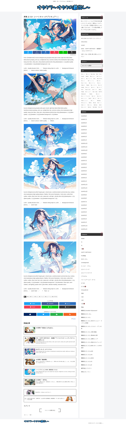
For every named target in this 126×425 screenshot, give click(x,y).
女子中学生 (55, 296)
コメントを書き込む (50, 410)
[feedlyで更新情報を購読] (56, 314)
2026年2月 (84, 136)
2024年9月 (84, 195)
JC (28, 296)
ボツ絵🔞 (83, 286)
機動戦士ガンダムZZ (86, 365)
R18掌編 (83, 255)
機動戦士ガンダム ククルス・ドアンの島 (91, 327)
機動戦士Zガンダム (86, 314)
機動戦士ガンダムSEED (87, 358)
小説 (82, 297)
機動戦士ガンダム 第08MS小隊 (89, 335)
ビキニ (37, 296)
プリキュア (42, 296)
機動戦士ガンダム (86, 317)
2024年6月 (84, 205)
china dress (84, 41)
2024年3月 (84, 215)
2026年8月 (84, 116)
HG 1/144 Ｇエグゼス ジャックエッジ (91, 38)
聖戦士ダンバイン (86, 371)
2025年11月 (84, 147)
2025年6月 (84, 164)
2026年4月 (84, 129)
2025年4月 (84, 171)
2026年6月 (84, 123)
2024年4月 (84, 212)
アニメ (32, 296)
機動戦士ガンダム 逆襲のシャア (89, 338)
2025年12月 (84, 143)
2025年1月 (84, 181)
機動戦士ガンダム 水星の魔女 (89, 332)
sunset (83, 45)
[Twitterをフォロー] (43, 314)
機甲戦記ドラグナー (86, 368)
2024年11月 (84, 188)
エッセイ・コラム (86, 266)
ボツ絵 (83, 283)
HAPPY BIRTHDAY (86, 252)
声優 (82, 293)
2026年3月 (84, 133)
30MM (82, 238)
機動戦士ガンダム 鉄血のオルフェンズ (91, 342)
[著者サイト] (30, 314)
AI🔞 (82, 249)
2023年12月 (84, 225)
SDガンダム (84, 259)
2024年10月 (84, 191)
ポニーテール (48, 296)
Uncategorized (85, 262)
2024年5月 (84, 208)
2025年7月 (84, 160)
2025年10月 (84, 150)
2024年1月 (84, 222)
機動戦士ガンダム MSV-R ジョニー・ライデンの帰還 (91, 322)
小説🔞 (83, 303)
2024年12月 (84, 184)
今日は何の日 (84, 290)
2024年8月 (84, 198)
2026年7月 (84, 119)
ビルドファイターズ (86, 273)
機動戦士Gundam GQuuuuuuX (89, 310)
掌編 (82, 307)
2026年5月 (84, 126)
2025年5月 (84, 167)
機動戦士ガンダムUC (86, 361)
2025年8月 (84, 157)
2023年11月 (84, 229)
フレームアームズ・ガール (88, 279)
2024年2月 (84, 219)
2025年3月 (84, 174)
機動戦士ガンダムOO (86, 354)
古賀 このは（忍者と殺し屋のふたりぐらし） (91, 55)
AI (25, 296)
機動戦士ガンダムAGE (87, 351)
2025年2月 (84, 177)
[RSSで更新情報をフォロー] (70, 314)
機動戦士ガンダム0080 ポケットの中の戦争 (91, 346)
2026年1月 (84, 140)
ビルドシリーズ (85, 269)
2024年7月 (84, 201)
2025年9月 (84, 153)
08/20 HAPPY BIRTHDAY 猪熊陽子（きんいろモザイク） (91, 49)
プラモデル (84, 276)
